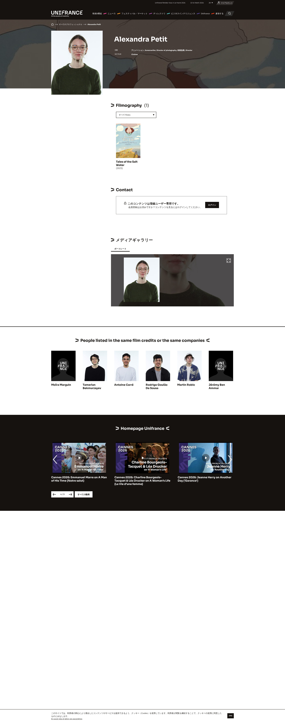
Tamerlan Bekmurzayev (92, 386)
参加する (220, 13)
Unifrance (205, 13)
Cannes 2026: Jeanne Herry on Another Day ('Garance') (141, 479)
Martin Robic (186, 384)
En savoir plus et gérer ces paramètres (66, 719)
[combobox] (136, 115)
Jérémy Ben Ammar (217, 386)
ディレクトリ (159, 13)
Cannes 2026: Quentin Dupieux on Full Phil (204, 479)
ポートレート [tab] (120, 248)
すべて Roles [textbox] (124, 115)
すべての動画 (84, 494)
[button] (229, 261)
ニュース (112, 13)
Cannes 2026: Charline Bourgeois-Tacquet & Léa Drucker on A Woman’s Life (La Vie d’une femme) (79, 481)
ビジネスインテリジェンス (183, 13)
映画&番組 (97, 13)
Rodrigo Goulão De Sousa (156, 386)
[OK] (230, 716)
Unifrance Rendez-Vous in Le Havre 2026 (170, 3)
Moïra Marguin (61, 384)
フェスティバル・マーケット (134, 13)
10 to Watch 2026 (197, 3)
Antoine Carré (123, 384)
